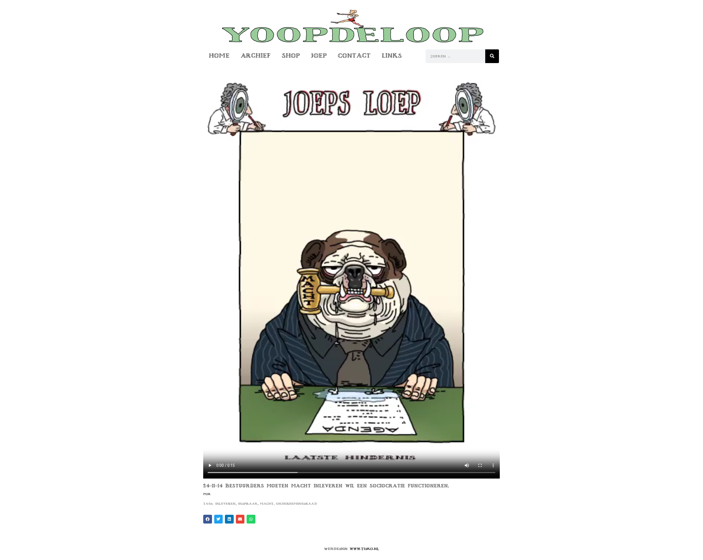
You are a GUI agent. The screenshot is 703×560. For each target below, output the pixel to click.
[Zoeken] (492, 56)
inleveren (225, 504)
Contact (354, 55)
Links (392, 55)
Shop (291, 55)
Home (219, 55)
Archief (256, 55)
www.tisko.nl (364, 549)
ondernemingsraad (296, 504)
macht (267, 504)
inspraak (248, 504)
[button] (207, 519)
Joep (319, 55)
